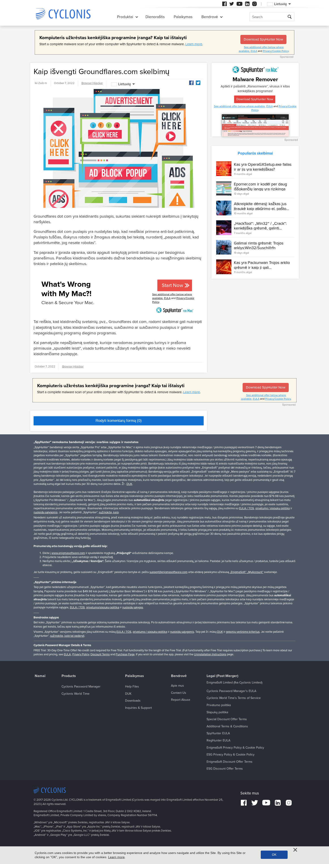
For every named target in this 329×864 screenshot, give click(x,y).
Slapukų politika (217, 712)
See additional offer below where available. (240, 106)
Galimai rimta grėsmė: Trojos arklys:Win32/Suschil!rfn (258, 245)
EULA (254, 51)
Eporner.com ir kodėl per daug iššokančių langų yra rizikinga (260, 186)
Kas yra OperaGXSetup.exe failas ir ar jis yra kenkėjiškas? (262, 167)
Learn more (193, 44)
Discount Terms (100, 654)
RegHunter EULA (218, 740)
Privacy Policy (80, 654)
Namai (40, 676)
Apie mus (177, 686)
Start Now (172, 285)
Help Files (132, 686)
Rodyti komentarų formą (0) (119, 420)
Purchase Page (125, 654)
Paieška (290, 17)
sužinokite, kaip (109, 512)
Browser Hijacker (92, 83)
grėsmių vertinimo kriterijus (243, 632)
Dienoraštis (155, 17)
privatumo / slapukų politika (272, 508)
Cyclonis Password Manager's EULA (231, 691)
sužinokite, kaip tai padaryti (67, 636)
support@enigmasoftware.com (169, 572)
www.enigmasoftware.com (68, 553)
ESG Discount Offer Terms (225, 769)
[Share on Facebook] (191, 83)
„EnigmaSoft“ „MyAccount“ (246, 572)
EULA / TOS (246, 508)
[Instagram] (254, 4)
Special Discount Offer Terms (227, 719)
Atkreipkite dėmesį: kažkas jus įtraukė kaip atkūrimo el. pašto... (261, 206)
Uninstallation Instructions (210, 654)
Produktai (125, 17)
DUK (129, 484)
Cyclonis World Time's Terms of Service (234, 698)
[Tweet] (198, 83)
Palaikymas (183, 17)
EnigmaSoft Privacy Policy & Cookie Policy (235, 747)
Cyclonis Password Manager (81, 686)
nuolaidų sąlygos (132, 607)
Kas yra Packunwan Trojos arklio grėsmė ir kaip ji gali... (262, 265)
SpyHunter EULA (218, 733)
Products (69, 676)
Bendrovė (209, 17)
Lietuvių (124, 84)
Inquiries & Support (138, 708)
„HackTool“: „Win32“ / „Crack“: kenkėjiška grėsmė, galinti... (260, 226)
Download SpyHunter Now (263, 39)
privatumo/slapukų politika (102, 607)
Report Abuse (180, 700)
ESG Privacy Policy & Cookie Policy (230, 754)
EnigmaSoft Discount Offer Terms (229, 762)
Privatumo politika (219, 705)
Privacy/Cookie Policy (275, 51)
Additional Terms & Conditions (227, 726)
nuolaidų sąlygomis (46, 512)
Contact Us (178, 693)
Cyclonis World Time (76, 694)
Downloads (133, 701)
